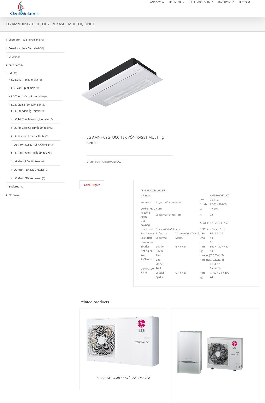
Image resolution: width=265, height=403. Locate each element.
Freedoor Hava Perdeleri (24, 48)
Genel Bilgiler (92, 185)
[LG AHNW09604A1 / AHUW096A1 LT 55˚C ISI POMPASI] (214, 310)
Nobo (12, 195)
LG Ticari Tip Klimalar (23, 88)
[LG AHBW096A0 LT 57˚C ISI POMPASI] (123, 310)
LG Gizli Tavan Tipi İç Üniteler (31, 153)
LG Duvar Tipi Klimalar (24, 79)
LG (10, 73)
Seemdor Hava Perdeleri (24, 40)
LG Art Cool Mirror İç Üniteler (31, 119)
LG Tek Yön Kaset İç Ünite (29, 136)
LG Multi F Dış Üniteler (27, 161)
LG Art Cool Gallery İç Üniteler (32, 128)
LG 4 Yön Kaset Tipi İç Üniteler (32, 144)
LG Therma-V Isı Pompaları (27, 96)
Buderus (14, 186)
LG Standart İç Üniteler (27, 111)
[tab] (92, 184)
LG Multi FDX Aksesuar (27, 178)
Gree (11, 56)
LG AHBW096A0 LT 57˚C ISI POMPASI (123, 378)
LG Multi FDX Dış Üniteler (29, 169)
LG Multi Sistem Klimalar (26, 105)
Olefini (13, 65)
